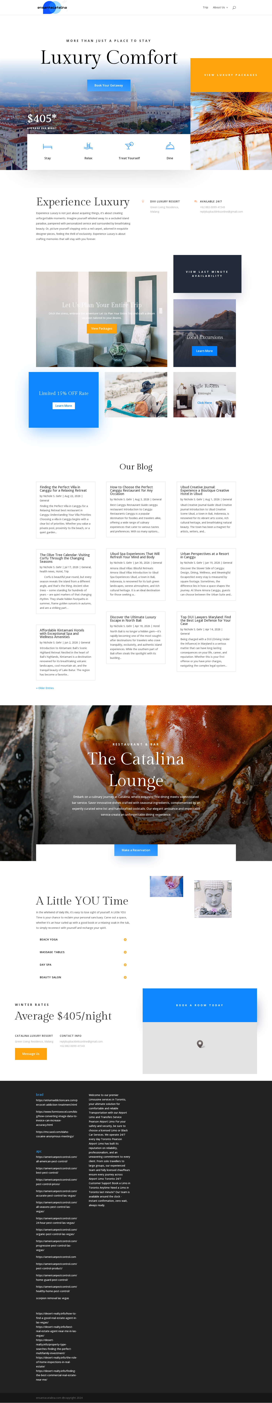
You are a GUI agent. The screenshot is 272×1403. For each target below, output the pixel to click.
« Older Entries (45, 688)
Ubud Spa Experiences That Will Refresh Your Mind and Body (134, 555)
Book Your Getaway (109, 85)
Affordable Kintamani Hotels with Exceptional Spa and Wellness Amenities (62, 633)
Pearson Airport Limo (102, 1121)
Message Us (30, 1054)
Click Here (136, 403)
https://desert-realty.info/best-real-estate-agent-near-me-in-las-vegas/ (56, 1331)
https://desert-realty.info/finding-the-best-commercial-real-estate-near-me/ (56, 1375)
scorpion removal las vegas (53, 1298)
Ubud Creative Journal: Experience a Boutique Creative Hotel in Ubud (204, 490)
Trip (205, 7)
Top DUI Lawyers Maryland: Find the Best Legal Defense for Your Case (205, 620)
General (44, 500)
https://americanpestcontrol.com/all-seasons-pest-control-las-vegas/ (56, 1207)
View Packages (101, 328)
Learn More (204, 351)
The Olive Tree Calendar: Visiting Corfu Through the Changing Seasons (65, 558)
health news (47, 571)
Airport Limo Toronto (102, 1178)
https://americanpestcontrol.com (56, 1257)
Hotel (59, 571)
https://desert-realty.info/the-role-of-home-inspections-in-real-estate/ (56, 1362)
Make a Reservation (136, 850)
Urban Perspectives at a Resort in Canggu (204, 555)
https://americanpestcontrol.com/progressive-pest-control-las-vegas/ (56, 1245)
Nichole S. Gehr (52, 496)
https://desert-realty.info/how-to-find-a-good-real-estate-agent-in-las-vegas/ (56, 1318)
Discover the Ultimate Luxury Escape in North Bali (133, 619)
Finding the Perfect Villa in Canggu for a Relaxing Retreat (63, 489)
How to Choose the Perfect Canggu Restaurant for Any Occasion (131, 490)
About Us (219, 7)
